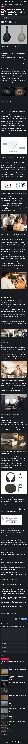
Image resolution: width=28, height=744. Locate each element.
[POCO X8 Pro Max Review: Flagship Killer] (4, 678)
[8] (6, 535)
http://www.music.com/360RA (11, 586)
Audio (8, 613)
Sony (15, 613)
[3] (17, 268)
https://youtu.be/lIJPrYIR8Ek (10, 581)
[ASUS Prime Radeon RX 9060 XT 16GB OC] (4, 729)
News (3, 6)
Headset (12, 613)
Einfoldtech (8, 1)
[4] (10, 316)
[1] (6, 200)
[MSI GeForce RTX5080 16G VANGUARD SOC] (4, 684)
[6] (7, 501)
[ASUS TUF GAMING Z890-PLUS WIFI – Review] (4, 716)
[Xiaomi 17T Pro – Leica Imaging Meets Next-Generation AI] (4, 671)
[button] (2, 1)
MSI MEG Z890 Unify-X (14, 689)
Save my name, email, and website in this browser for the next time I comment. (14, 655)
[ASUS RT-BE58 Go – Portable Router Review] (4, 710)
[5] (25, 458)
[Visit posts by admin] (2, 22)
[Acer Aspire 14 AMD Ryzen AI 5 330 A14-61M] (4, 703)
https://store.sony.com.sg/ (17, 562)
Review (10, 672)
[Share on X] (7, 18)
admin (6, 21)
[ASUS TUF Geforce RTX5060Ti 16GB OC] (4, 723)
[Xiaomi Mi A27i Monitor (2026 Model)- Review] (4, 697)
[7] (6, 504)
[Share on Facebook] (5, 18)
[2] (14, 210)
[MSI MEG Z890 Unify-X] (4, 690)
